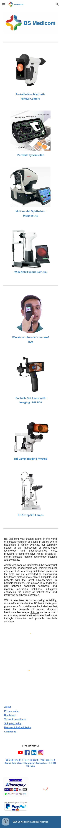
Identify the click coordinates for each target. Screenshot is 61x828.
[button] (4, 4)
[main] (30, 96)
